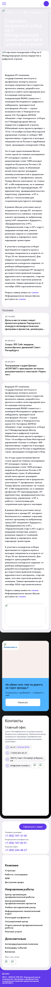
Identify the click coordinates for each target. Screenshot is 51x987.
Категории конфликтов (17, 918)
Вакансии (10, 952)
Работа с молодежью (16, 875)
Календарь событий (16, 948)
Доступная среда (14, 882)
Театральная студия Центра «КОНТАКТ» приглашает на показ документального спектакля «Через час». (25, 370)
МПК (7, 878)
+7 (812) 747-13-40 (16, 835)
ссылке (34, 293)
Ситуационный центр (16, 921)
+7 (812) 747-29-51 (15, 843)
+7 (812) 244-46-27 (16, 850)
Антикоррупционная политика (21, 944)
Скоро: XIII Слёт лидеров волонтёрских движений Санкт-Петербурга (23, 347)
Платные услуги (13, 932)
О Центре (10, 871)
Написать (23, 702)
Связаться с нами (32, 826)
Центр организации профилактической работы (19, 896)
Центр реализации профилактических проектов (20, 902)
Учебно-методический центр (20, 907)
